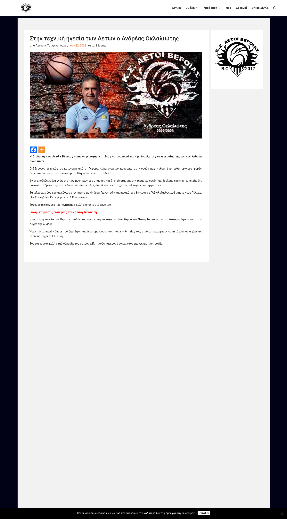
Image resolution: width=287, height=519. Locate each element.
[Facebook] (33, 149)
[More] (41, 149)
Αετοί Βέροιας (97, 45)
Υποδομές (210, 7)
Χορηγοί (241, 7)
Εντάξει (204, 513)
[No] (282, 513)
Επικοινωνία (260, 7)
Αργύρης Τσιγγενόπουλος (52, 45)
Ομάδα (190, 7)
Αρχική (176, 7)
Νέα (228, 7)
